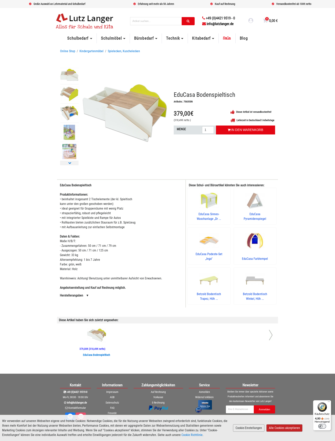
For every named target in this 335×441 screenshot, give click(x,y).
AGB (112, 397)
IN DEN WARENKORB (247, 130)
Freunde (112, 413)
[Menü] (328, 402)
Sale (227, 38)
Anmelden (204, 391)
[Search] (188, 21)
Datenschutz (112, 402)
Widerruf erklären (204, 397)
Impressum (112, 391)
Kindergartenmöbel (91, 51)
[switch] (322, 426)
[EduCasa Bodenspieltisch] (124, 113)
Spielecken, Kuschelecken (124, 51)
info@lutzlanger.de (220, 24)
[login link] (250, 21)
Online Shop (67, 51)
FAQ (112, 407)
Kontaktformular (77, 407)
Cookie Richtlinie (192, 435)
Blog (244, 38)
